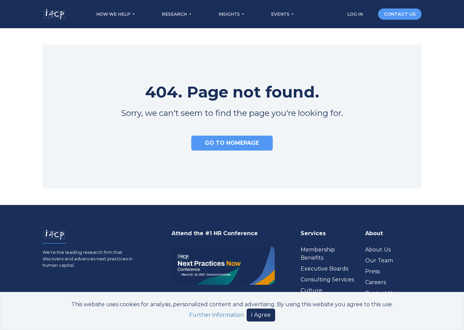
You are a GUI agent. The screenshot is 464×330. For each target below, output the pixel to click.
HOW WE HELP (113, 14)
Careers (375, 282)
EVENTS (280, 14)
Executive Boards (324, 268)
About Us (378, 249)
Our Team (379, 260)
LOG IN (355, 14)
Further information (216, 315)
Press (372, 271)
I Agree (261, 315)
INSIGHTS (229, 14)
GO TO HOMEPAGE (232, 143)
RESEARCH (175, 14)
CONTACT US (400, 14)
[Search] (371, 14)
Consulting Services (327, 279)
